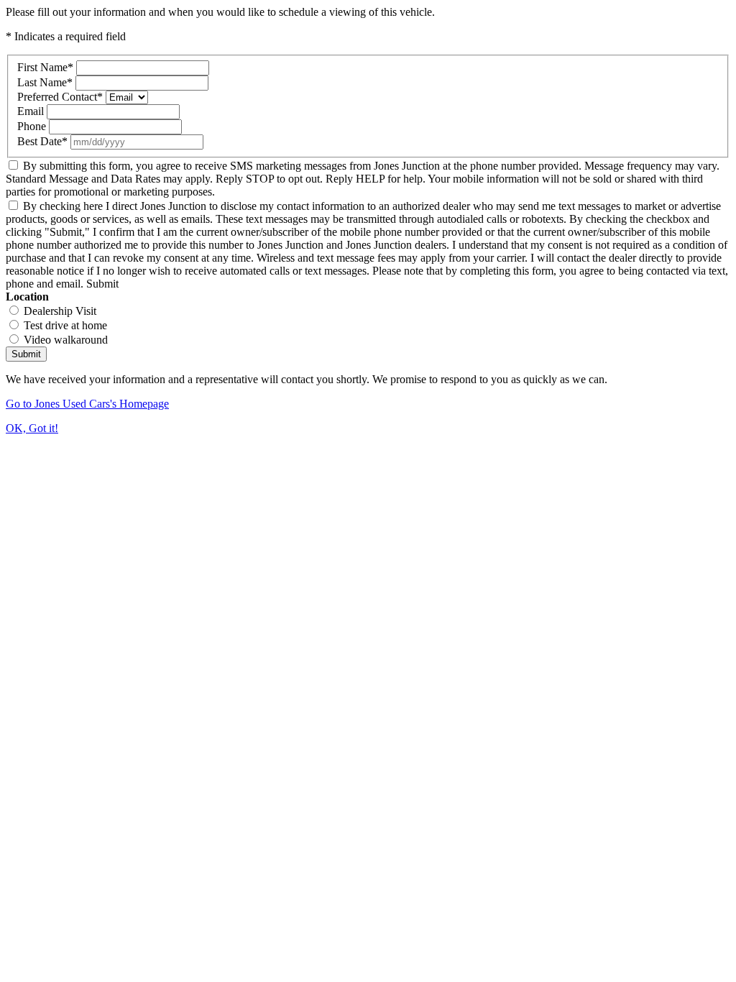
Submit (26, 354)
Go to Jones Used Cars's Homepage (87, 404)
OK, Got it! (32, 428)
